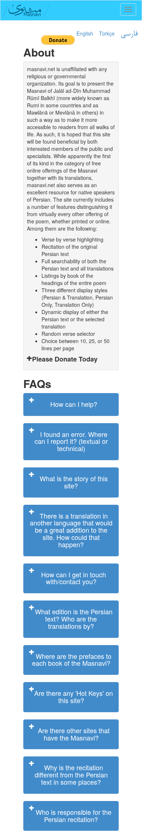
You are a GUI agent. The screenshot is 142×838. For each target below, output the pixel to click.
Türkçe (107, 33)
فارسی (129, 34)
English (84, 33)
